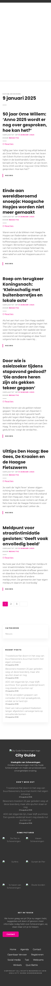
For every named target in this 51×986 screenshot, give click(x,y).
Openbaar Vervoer (17, 954)
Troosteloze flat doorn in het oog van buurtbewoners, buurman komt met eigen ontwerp (24, 659)
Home (13, 949)
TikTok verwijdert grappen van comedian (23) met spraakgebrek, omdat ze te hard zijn (23, 698)
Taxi (27, 960)
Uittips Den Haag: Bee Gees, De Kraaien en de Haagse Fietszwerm (25, 459)
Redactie (14, 138)
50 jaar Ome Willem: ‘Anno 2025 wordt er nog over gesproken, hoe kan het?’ (25, 122)
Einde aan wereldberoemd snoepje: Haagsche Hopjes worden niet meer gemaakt (23, 201)
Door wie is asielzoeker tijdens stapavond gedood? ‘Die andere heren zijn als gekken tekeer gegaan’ (24, 374)
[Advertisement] (25, 34)
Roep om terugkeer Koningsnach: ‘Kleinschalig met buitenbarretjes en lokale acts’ (23, 289)
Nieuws (9, 175)
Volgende (24, 604)
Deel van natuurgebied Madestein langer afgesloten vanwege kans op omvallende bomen (24, 711)
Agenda (24, 949)
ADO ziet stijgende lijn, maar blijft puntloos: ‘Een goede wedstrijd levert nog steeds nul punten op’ (25, 685)
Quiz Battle (32, 965)
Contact (37, 949)
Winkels (17, 965)
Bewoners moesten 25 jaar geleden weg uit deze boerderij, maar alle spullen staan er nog (23, 672)
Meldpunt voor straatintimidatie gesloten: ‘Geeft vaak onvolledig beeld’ (25, 536)
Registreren (37, 954)
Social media (14, 960)
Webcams (38, 960)
